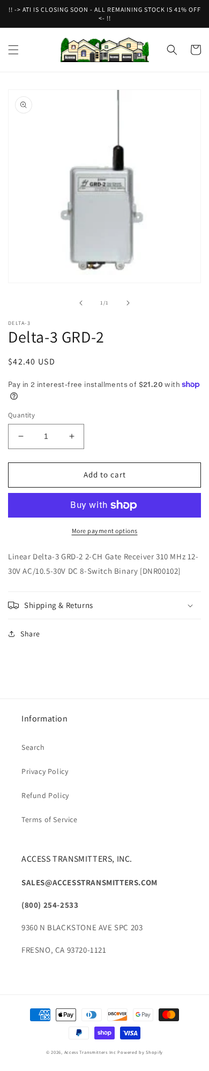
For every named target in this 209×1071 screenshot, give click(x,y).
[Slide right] (128, 303)
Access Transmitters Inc (90, 1052)
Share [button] (30, 634)
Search (33, 747)
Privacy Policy (44, 771)
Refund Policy (45, 795)
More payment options (105, 531)
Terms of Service (49, 819)
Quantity (21, 415)
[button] (13, 50)
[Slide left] (81, 303)
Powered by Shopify (140, 1052)
